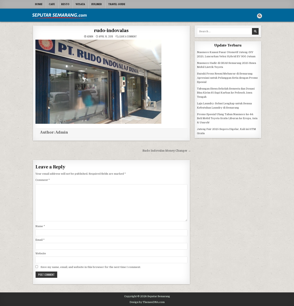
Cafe (52, 4)
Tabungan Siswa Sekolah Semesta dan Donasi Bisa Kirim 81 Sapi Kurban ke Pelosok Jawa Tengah (226, 93)
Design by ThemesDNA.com (147, 302)
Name (40, 226)
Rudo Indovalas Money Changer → (166, 150)
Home (38, 4)
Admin (90, 36)
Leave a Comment (128, 36)
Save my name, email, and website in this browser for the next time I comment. (91, 267)
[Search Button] (259, 15)
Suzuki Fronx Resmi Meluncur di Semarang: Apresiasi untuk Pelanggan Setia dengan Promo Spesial (227, 78)
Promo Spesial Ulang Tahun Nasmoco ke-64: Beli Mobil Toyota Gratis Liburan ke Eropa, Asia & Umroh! (227, 118)
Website (40, 253)
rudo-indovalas (111, 30)
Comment (42, 179)
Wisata (80, 4)
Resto (65, 4)
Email (40, 239)
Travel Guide (116, 4)
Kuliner (96, 4)
